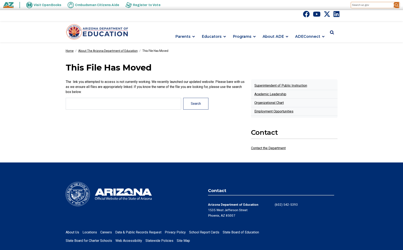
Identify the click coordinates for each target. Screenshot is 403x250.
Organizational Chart (269, 103)
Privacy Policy (175, 232)
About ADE (273, 36)
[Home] (97, 32)
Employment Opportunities (273, 111)
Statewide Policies (159, 241)
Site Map (183, 241)
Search (196, 104)
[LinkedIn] (336, 15)
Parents (183, 36)
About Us (72, 232)
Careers (106, 232)
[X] (327, 15)
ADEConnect (307, 36)
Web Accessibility (128, 241)
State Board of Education (241, 232)
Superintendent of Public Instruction (280, 86)
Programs (242, 36)
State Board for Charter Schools (89, 241)
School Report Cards (204, 232)
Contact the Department (268, 148)
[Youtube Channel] (317, 15)
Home (70, 50)
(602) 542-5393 (286, 205)
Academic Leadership (270, 94)
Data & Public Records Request (138, 232)
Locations (89, 232)
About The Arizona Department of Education (108, 50)
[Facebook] (306, 15)
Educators (212, 36)
